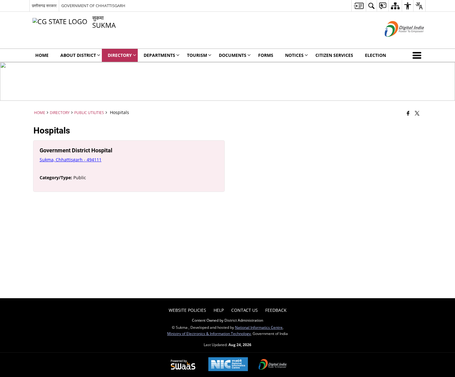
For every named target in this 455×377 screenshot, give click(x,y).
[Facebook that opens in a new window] (408, 113)
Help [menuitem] (219, 310)
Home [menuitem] (42, 55)
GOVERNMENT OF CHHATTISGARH (93, 5)
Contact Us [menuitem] (244, 310)
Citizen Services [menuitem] (334, 55)
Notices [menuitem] (294, 55)
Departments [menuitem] (159, 55)
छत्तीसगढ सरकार (44, 5)
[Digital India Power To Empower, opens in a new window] (273, 365)
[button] (418, 55)
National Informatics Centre (259, 327)
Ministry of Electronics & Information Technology (209, 333)
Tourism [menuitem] (197, 55)
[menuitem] (358, 5)
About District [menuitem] (78, 55)
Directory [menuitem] (120, 55)
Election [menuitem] (375, 55)
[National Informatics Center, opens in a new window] (228, 365)
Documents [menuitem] (232, 55)
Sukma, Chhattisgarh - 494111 (71, 160)
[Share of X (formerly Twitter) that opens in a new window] (417, 113)
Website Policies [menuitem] (187, 310)
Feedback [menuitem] (276, 310)
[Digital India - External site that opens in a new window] (397, 42)
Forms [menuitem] (265, 55)
